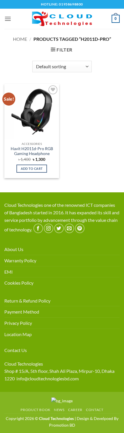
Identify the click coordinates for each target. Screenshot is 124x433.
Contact (94, 410)
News (59, 410)
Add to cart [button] (32, 168)
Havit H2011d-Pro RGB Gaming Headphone (32, 151)
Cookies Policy (18, 282)
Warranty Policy (20, 260)
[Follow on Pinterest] (79, 228)
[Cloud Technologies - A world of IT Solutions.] (62, 19)
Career (75, 410)
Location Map (18, 334)
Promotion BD (62, 425)
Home (20, 39)
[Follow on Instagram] (48, 228)
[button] (7, 19)
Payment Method (21, 311)
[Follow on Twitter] (59, 228)
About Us (13, 249)
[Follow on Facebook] (38, 228)
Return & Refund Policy (27, 300)
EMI (8, 271)
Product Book (35, 410)
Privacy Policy (18, 323)
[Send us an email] (69, 228)
